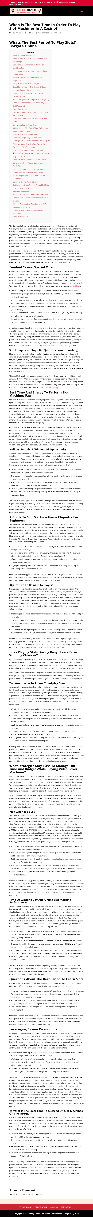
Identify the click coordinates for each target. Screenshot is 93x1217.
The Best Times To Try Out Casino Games (29, 160)
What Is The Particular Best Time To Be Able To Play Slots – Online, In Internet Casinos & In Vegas (30, 197)
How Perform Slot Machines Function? (28, 150)
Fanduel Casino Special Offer (24, 55)
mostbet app (53, 387)
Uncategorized (43, 33)
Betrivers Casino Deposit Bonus (25, 182)
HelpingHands (17, 33)
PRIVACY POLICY (25, 1207)
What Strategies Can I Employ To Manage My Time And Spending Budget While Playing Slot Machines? (31, 102)
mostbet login (74, 286)
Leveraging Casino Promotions (25, 125)
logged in (23, 1194)
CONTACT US (66, 1207)
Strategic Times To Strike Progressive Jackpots (31, 141)
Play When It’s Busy (20, 109)
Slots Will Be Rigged (21, 191)
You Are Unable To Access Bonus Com (28, 134)
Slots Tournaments (20, 216)
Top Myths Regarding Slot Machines (27, 137)
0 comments (56, 33)
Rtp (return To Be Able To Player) (26, 84)
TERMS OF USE (41, 1207)
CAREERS (54, 1207)
